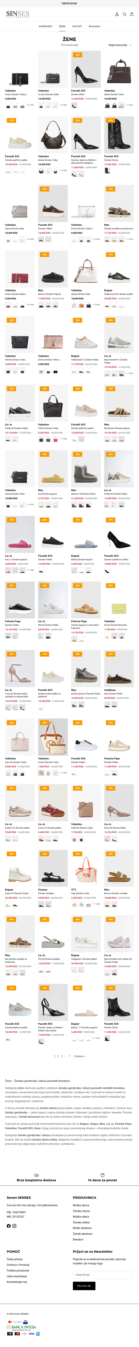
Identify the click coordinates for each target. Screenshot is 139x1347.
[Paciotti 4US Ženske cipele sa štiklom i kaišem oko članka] (53, 1016)
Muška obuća (81, 1205)
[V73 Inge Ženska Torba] (86, 881)
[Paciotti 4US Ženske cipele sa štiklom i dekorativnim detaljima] (86, 148)
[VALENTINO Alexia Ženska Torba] (119, 82)
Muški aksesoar (82, 1228)
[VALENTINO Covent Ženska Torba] (53, 750)
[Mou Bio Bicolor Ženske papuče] (119, 416)
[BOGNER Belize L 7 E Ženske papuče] (86, 1015)
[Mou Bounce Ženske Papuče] (53, 282)
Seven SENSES (21, 1314)
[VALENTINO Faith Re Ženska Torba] (86, 815)
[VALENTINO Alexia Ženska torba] (86, 282)
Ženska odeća (81, 1222)
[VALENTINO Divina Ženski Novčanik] (119, 612)
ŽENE (62, 26)
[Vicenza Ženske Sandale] (53, 881)
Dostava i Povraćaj (18, 1264)
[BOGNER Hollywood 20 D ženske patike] (119, 282)
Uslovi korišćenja (17, 1276)
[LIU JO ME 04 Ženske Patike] (53, 612)
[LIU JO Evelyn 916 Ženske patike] (20, 815)
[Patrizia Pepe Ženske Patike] (20, 612)
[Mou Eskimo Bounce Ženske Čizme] (86, 681)
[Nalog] (116, 14)
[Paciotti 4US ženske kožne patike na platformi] (53, 682)
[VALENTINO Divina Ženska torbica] (20, 282)
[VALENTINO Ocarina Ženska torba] (53, 82)
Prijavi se (84, 1286)
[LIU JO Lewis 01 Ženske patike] (53, 815)
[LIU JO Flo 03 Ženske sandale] (53, 946)
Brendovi (94, 26)
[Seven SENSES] (18, 14)
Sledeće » (80, 1056)
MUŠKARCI (45, 26)
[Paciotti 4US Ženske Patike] (53, 216)
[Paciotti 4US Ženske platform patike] (20, 147)
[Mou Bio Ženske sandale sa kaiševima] (20, 947)
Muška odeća (81, 1216)
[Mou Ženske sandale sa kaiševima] (119, 216)
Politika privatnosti (18, 1270)
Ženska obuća (81, 1211)
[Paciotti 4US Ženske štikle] (86, 82)
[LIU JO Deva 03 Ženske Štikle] (119, 815)
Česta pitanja (15, 1259)
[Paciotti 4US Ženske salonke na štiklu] (119, 547)
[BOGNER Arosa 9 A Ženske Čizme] (20, 881)
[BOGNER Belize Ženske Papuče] (86, 547)
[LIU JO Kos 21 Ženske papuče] (20, 547)
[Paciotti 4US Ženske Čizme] (119, 147)
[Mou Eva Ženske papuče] (53, 481)
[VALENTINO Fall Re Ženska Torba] (20, 347)
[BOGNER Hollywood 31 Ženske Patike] (86, 347)
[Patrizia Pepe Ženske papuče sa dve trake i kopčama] (86, 614)
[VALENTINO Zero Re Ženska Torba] (20, 750)
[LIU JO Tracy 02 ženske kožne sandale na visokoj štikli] (20, 682)
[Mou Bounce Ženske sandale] (119, 881)
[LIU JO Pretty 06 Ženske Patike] (20, 416)
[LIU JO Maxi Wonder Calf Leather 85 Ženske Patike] (119, 947)
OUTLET (77, 26)
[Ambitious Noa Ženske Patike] (119, 681)
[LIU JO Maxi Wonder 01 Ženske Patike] (119, 348)
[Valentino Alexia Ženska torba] (20, 216)
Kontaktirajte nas (17, 1282)
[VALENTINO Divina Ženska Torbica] (20, 82)
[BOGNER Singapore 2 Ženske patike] (86, 946)
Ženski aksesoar (82, 1233)
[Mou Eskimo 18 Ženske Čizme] (86, 481)
